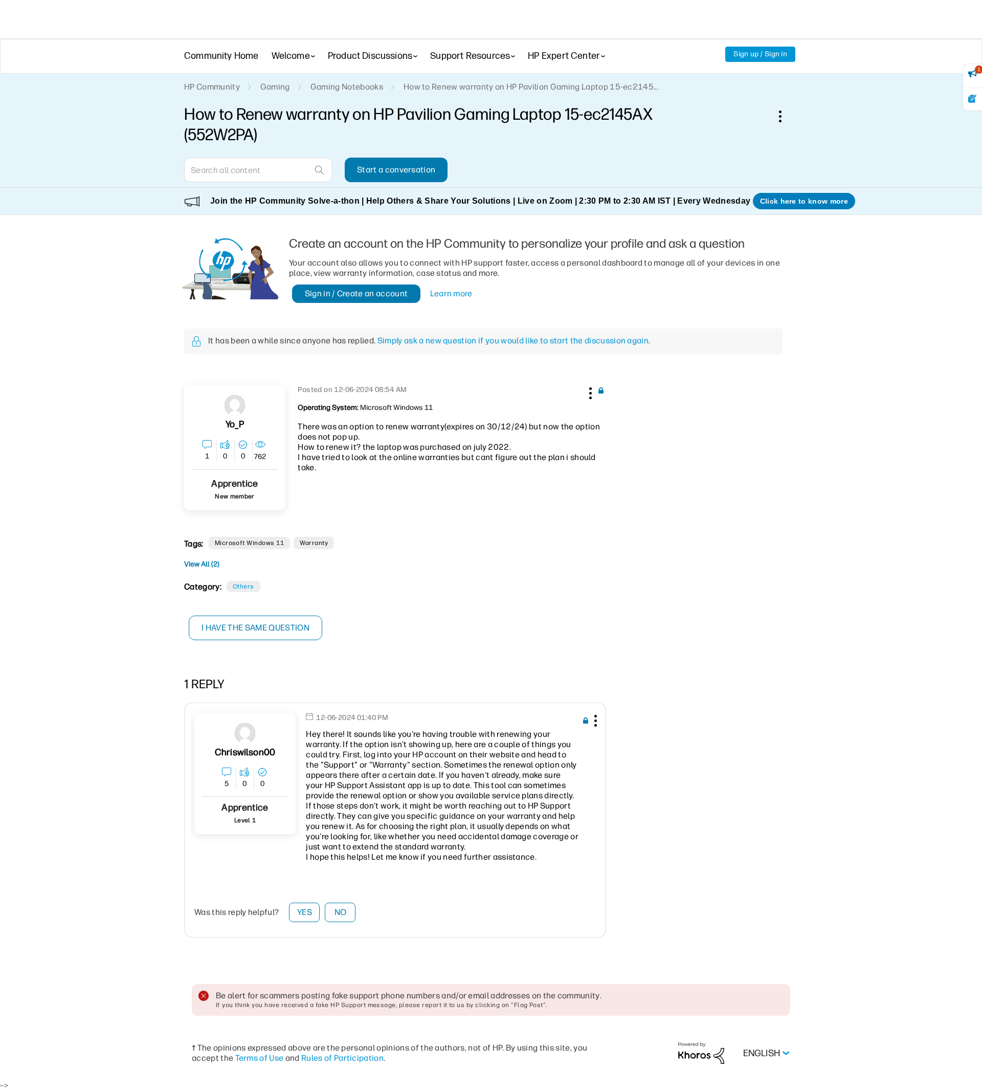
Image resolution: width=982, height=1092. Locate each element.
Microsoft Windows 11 (249, 543)
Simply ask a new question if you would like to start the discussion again (513, 340)
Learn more (451, 293)
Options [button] (785, 116)
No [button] (340, 912)
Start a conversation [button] (396, 169)
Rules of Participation (342, 1058)
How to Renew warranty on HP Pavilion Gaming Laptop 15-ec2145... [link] (531, 87)
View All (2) (201, 564)
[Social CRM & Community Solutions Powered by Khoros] (701, 1053)
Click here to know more (804, 201)
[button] (589, 391)
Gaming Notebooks (346, 87)
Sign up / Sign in (760, 54)
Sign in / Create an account (356, 293)
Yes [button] (304, 912)
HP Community (212, 87)
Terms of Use (259, 1058)
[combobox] (258, 170)
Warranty (314, 543)
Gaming (275, 87)
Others (243, 586)
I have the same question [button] (255, 627)
